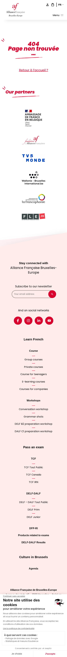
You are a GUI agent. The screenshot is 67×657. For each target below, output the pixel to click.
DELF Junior (34, 517)
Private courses (33, 367)
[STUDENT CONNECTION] (47, 5)
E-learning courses (33, 381)
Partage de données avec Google (22, 638)
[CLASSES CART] (52, 4)
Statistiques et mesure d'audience (22, 641)
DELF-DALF (33, 493)
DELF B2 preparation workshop (33, 424)
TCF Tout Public (33, 467)
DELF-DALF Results (33, 542)
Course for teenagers (33, 374)
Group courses (33, 359)
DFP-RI (33, 528)
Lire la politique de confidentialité (18, 628)
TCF (33, 458)
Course (33, 351)
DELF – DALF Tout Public (33, 502)
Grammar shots (33, 416)
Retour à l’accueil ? (33, 70)
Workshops (33, 400)
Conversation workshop (33, 409)
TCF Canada (33, 474)
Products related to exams (33, 535)
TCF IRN (33, 482)
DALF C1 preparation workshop (33, 431)
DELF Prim (34, 509)
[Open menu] (58, 15)
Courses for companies (33, 389)
